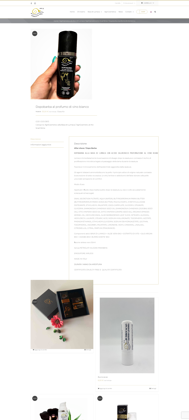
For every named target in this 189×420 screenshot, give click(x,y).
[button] (155, 11)
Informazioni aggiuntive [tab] (41, 145)
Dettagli (88, 350)
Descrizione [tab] (36, 139)
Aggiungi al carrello (40, 350)
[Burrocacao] (127, 335)
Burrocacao (103, 377)
